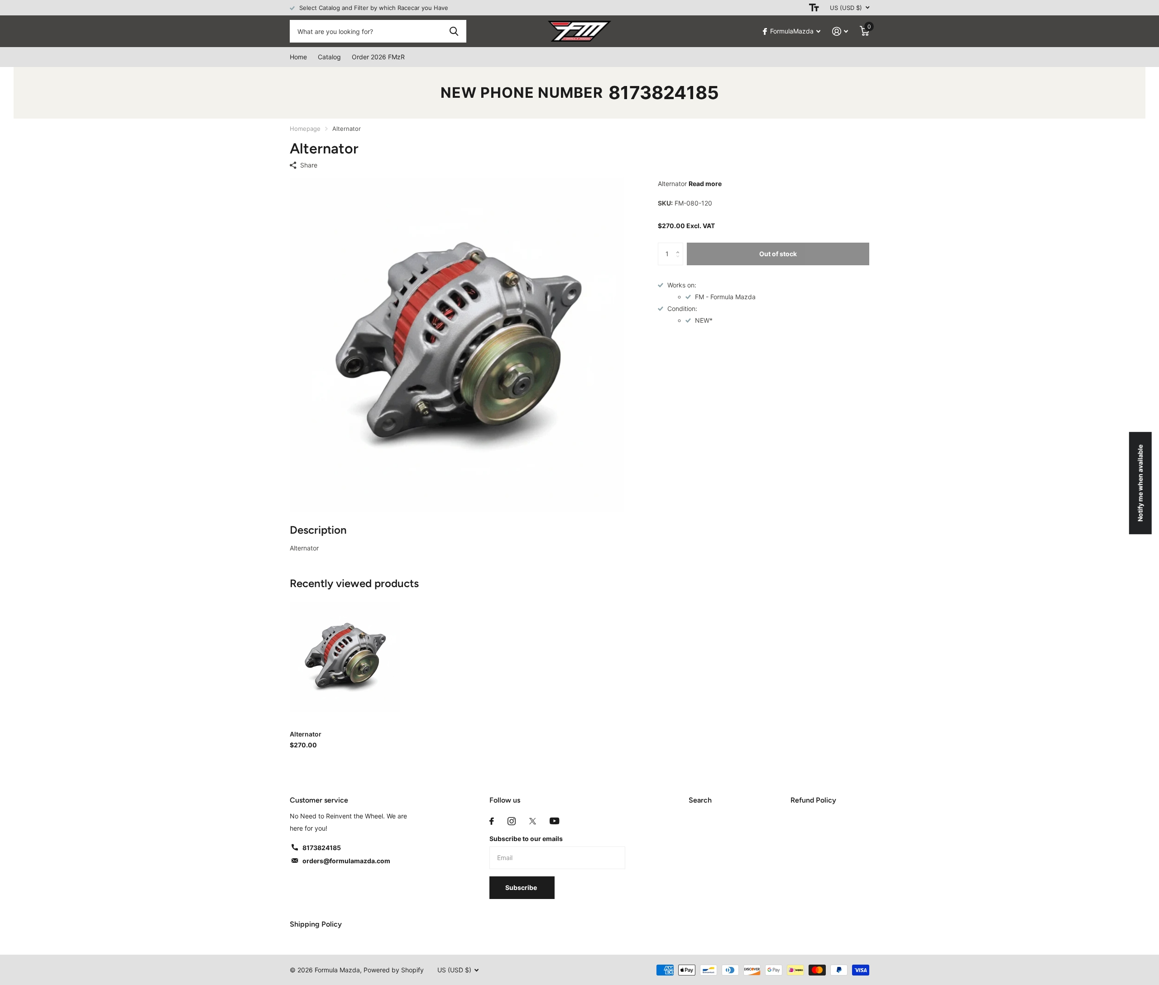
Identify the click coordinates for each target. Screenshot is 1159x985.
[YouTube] (554, 821)
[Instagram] (512, 821)
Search (700, 800)
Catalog (329, 57)
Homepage (305, 128)
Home (298, 57)
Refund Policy (813, 800)
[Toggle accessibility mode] (814, 8)
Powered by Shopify (394, 970)
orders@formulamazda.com (346, 861)
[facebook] (491, 821)
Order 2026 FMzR (378, 57)
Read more (705, 183)
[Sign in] (840, 31)
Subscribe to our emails (526, 838)
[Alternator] (345, 657)
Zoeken (453, 31)
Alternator (305, 734)
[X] (532, 821)
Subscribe (521, 887)
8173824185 (663, 92)
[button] (680, 246)
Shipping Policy (316, 924)
